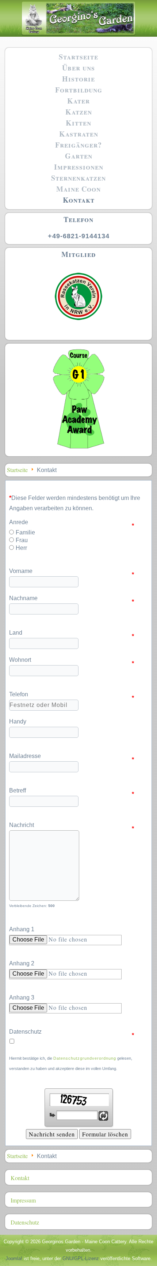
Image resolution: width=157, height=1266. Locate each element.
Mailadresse (71, 757)
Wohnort (71, 661)
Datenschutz (71, 1033)
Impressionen (78, 167)
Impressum (23, 1200)
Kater (78, 100)
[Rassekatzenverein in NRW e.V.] (78, 323)
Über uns (78, 67)
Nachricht (71, 826)
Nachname (71, 599)
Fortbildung (78, 89)
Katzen (78, 111)
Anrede (71, 523)
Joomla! (13, 1258)
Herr (21, 548)
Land (71, 634)
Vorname (71, 572)
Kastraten (78, 133)
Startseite (78, 56)
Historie (78, 78)
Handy (17, 721)
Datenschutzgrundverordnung (84, 1058)
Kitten (78, 122)
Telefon (71, 695)
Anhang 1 (21, 929)
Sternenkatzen (78, 178)
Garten (78, 155)
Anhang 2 (21, 963)
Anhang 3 (21, 997)
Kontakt (79, 200)
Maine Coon (78, 189)
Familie (25, 533)
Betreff (71, 791)
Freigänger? (78, 144)
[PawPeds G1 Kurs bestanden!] (78, 448)
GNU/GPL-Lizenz (80, 1258)
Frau (22, 540)
